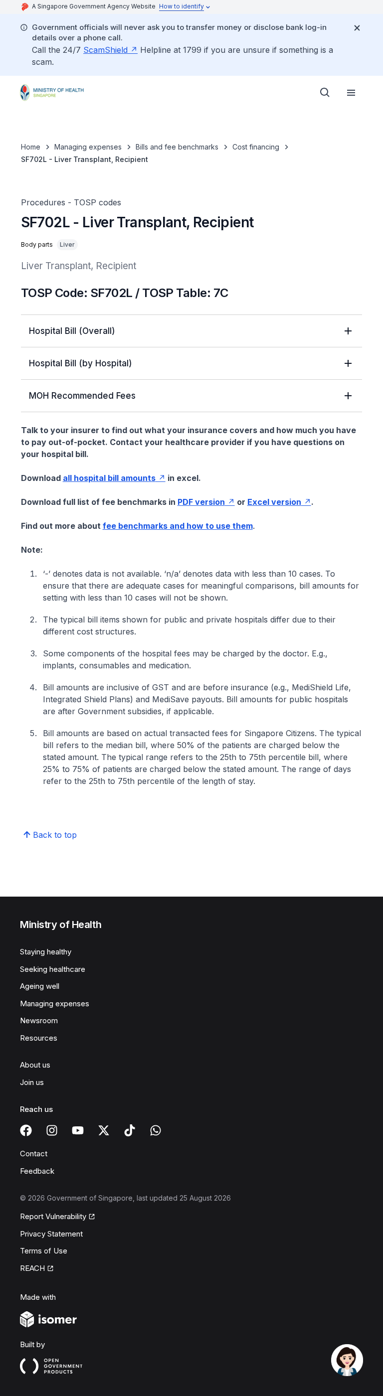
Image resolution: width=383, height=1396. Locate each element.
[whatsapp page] (156, 1130)
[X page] (104, 1130)
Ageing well (39, 986)
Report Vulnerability (53, 1216)
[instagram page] (52, 1130)
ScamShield (105, 50)
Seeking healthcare (52, 969)
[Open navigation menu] (351, 93)
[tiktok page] (130, 1130)
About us (35, 1065)
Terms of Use (43, 1250)
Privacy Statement (51, 1234)
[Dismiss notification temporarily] (357, 28)
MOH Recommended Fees (82, 396)
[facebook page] (26, 1130)
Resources (38, 1038)
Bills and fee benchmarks (177, 147)
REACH (32, 1268)
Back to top (55, 835)
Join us (32, 1082)
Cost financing (255, 147)
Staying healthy (45, 951)
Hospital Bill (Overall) (72, 331)
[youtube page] (78, 1130)
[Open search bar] (325, 93)
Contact (33, 1153)
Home (30, 147)
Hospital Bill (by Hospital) (80, 363)
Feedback (37, 1171)
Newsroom (39, 1020)
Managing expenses (88, 147)
